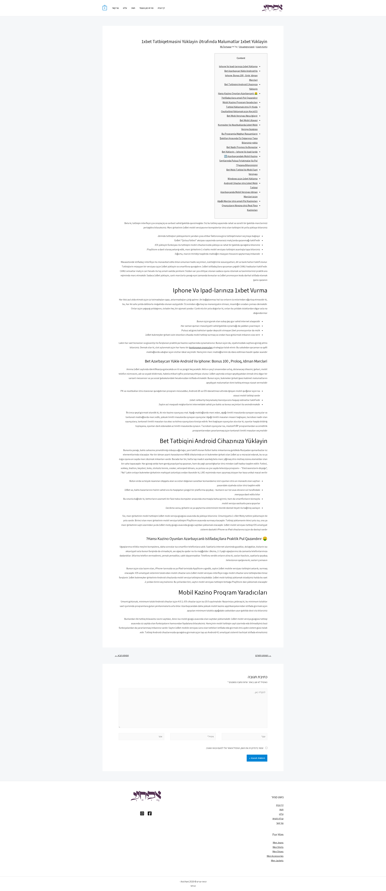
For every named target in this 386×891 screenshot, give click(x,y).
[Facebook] (149, 813)
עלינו (125, 7)
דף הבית (161, 7)
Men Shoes (277, 851)
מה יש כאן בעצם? (146, 7)
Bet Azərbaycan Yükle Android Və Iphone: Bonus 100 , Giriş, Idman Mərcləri (241, 75)
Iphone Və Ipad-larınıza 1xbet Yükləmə (238, 66)
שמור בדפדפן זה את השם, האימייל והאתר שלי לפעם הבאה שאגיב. (234, 748)
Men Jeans (278, 842)
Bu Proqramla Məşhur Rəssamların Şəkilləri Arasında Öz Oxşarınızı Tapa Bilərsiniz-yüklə (239, 138)
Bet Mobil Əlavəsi (249, 120)
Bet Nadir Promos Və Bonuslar (242, 147)
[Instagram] (142, 813)
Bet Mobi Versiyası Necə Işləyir (242, 115)
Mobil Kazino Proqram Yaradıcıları (240, 102)
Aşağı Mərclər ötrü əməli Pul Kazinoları (237, 201)
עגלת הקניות (277, 818)
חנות (133, 7)
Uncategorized (246, 46)
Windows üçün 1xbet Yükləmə (243, 178)
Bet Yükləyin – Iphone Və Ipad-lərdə (240, 151)
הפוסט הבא (122, 655)
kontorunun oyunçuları (201, 347)
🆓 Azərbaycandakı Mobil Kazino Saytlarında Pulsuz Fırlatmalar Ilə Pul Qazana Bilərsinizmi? (238, 161)
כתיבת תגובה (261, 46)
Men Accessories (275, 856)
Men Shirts (278, 847)
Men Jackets (277, 860)
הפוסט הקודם (263, 655)
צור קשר (115, 7)
